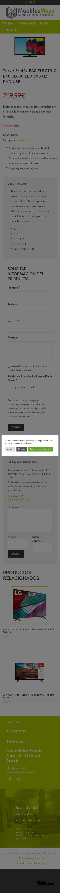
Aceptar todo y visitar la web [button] (40, 449)
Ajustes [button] (10, 449)
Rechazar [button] (21, 449)
